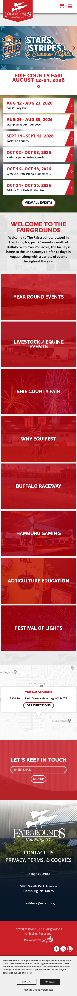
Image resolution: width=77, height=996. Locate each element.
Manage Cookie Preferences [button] (38, 989)
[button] (2, 48)
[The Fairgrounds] (18, 11)
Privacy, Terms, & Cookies (38, 860)
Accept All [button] (50, 981)
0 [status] (66, 6)
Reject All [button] (27, 981)
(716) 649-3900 (38, 874)
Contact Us (38, 852)
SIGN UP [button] (38, 779)
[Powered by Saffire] (47, 939)
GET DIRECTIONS (39, 705)
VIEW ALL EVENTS (38, 202)
